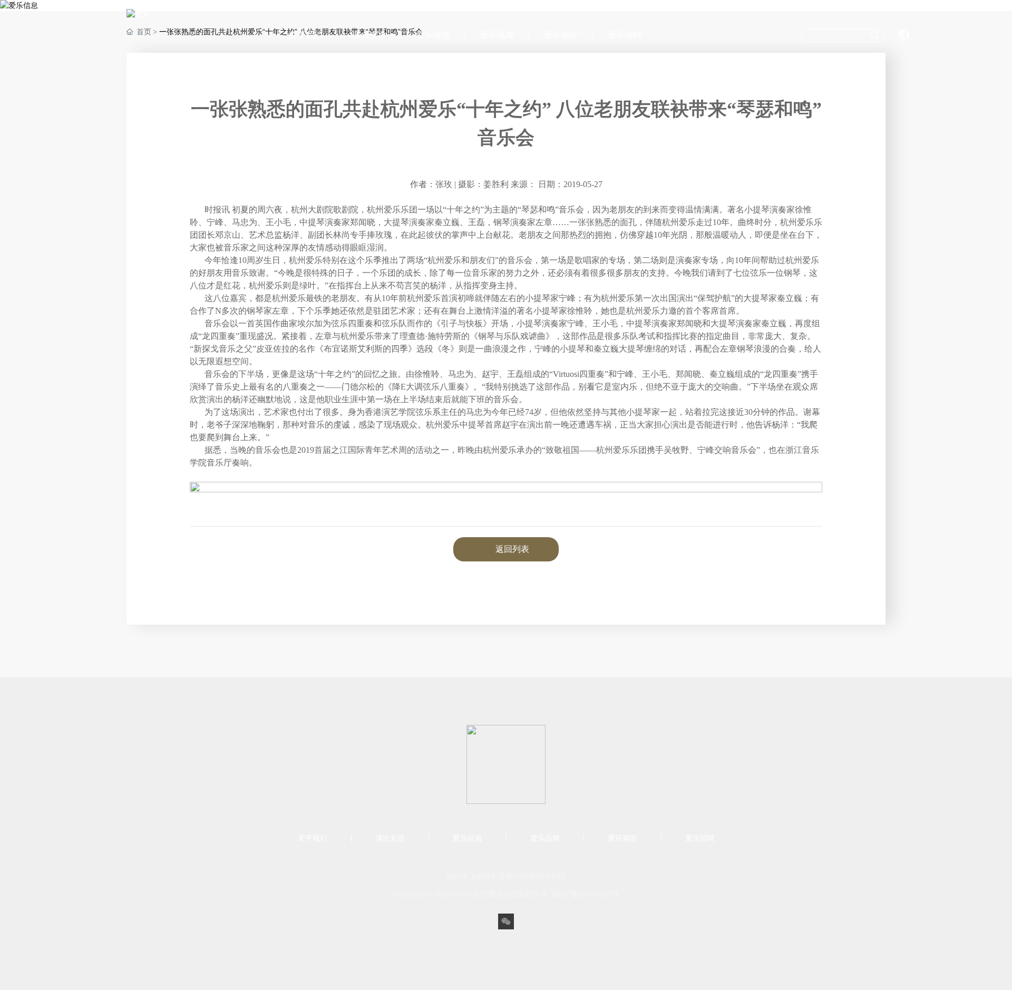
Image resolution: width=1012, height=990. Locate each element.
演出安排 (369, 35)
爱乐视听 (561, 35)
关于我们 (306, 35)
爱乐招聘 (624, 35)
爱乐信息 (433, 35)
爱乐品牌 (497, 35)
